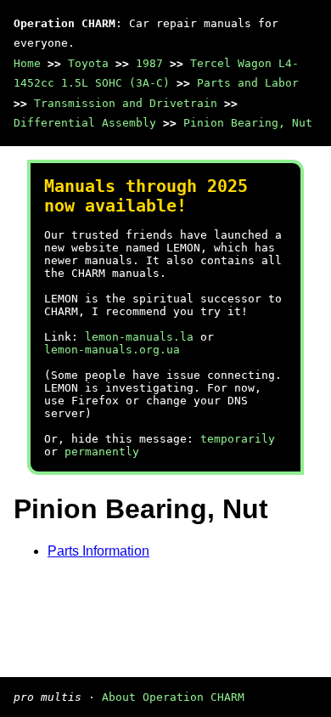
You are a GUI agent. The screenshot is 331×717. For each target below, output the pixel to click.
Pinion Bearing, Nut (247, 122)
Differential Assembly (85, 122)
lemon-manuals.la (139, 336)
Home (27, 63)
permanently (102, 451)
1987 (149, 63)
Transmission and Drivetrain (125, 103)
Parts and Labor (248, 82)
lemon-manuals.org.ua (112, 349)
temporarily (237, 438)
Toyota (88, 63)
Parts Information (98, 551)
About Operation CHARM (173, 697)
